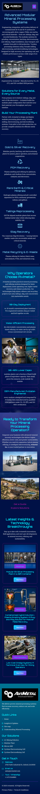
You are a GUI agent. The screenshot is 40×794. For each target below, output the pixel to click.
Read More (20, 580)
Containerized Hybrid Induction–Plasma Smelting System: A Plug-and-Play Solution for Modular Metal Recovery (20, 618)
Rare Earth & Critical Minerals (20, 189)
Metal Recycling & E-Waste (20, 252)
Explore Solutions (20, 508)
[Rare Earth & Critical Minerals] (20, 182)
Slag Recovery (20, 231)
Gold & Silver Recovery (20, 147)
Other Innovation (20, 657)
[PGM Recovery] (20, 161)
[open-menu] (34, 7)
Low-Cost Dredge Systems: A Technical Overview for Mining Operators (20, 665)
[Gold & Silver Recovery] (20, 141)
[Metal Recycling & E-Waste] (20, 246)
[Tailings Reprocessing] (20, 205)
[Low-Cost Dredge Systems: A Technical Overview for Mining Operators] (20, 647)
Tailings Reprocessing (20, 211)
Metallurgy (20, 566)
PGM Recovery (20, 167)
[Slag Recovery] (20, 225)
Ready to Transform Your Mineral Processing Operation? (20, 424)
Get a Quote (20, 504)
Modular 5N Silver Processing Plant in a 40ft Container (20, 573)
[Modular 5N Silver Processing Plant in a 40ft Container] (20, 556)
